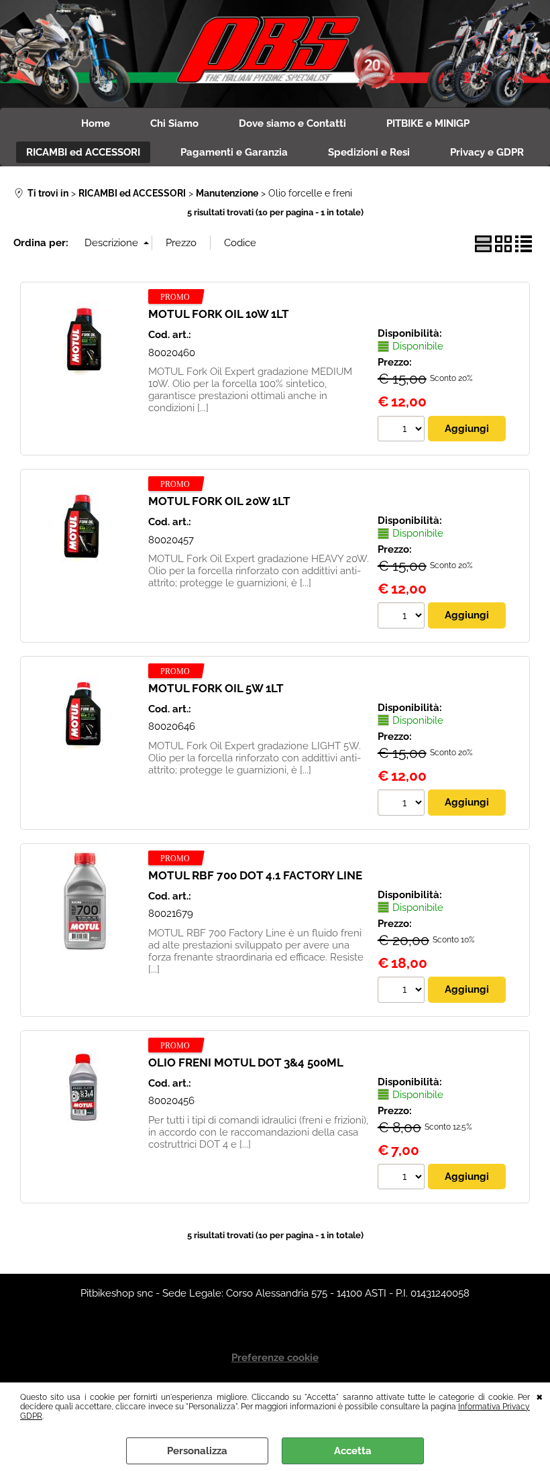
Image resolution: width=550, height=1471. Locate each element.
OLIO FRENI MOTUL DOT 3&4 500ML (245, 1062)
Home (95, 123)
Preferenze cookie (275, 1358)
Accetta (353, 1451)
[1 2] (403, 430)
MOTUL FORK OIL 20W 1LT (219, 501)
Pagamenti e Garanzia (234, 152)
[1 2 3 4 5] (403, 991)
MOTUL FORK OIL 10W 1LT (218, 314)
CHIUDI (539, 1396)
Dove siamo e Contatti (292, 123)
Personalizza (197, 1451)
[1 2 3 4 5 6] (403, 617)
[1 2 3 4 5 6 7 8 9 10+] (403, 1178)
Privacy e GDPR (487, 152)
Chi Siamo (174, 123)
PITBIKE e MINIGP (428, 123)
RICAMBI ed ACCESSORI (83, 152)
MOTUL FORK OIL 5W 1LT (216, 688)
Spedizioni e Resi (369, 152)
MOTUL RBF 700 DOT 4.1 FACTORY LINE (255, 875)
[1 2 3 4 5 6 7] (403, 804)
